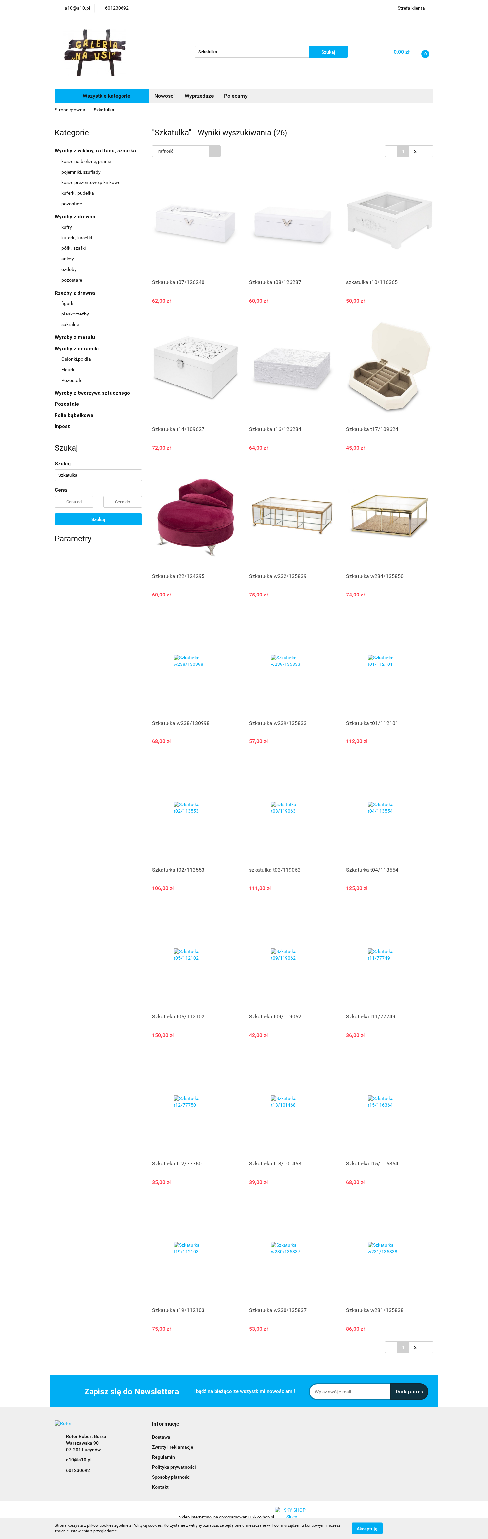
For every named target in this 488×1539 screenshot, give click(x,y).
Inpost (62, 426)
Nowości (164, 96)
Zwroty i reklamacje (172, 1447)
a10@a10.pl (79, 1459)
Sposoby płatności (171, 1477)
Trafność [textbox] (164, 151)
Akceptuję (367, 1528)
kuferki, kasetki (76, 237)
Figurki (68, 369)
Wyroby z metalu (75, 337)
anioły (67, 258)
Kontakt (160, 1487)
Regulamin (163, 1457)
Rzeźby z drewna (75, 293)
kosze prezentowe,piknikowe (90, 182)
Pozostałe (71, 380)
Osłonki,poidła (76, 359)
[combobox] (186, 151)
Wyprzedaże (199, 96)
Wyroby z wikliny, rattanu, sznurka (96, 151)
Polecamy (236, 96)
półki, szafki (73, 248)
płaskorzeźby (75, 313)
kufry (66, 227)
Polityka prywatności (174, 1467)
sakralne (70, 324)
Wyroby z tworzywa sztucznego (93, 393)
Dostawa (161, 1437)
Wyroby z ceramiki (77, 349)
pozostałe (71, 203)
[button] (165, 1424)
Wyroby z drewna (76, 217)
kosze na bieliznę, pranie (86, 161)
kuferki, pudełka (77, 193)
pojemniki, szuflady (81, 172)
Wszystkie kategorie (105, 96)
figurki (67, 303)
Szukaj (98, 519)
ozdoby (69, 269)
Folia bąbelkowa (74, 415)
